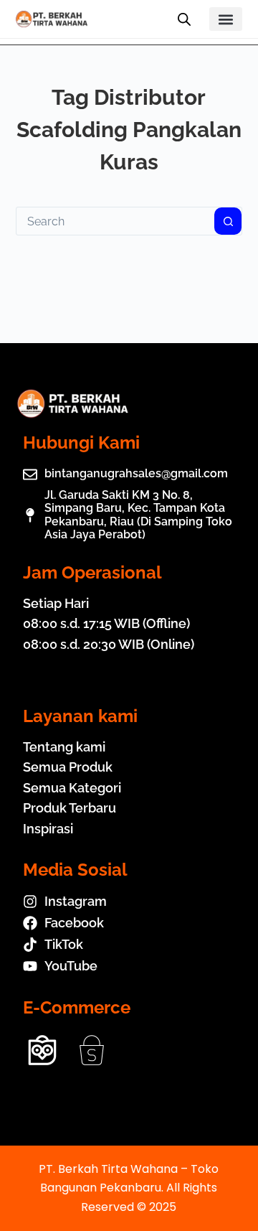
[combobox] (115, 221)
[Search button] (228, 221)
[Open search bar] (184, 19)
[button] (226, 19)
